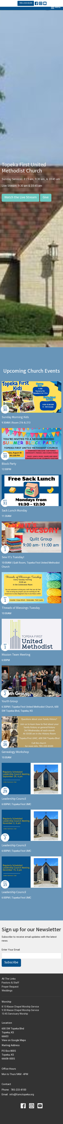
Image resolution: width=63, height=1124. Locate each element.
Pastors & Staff (10, 982)
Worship (6, 1002)
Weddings (7, 990)
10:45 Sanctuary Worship (15, 1013)
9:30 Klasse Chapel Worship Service (20, 1010)
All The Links (9, 978)
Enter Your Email (11, 949)
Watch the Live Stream (20, 197)
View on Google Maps (14, 1040)
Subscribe (11, 962)
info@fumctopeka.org (22, 1094)
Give (46, 197)
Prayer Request (10, 986)
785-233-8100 (25, 3)
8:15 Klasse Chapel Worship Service (20, 1006)
